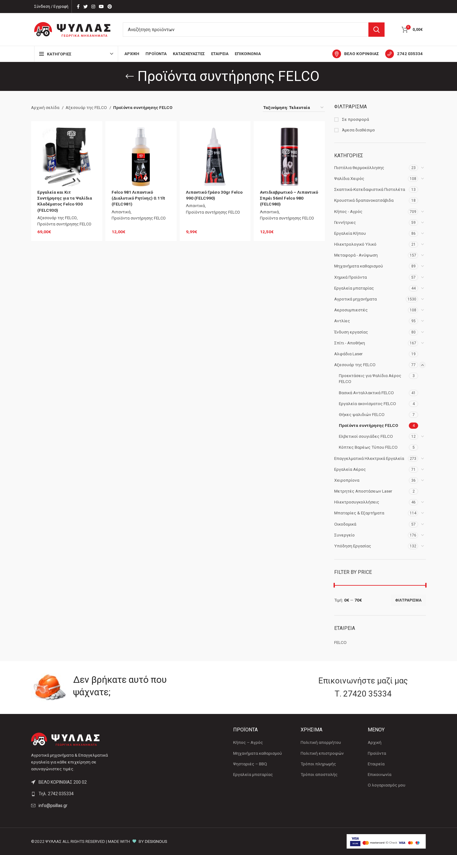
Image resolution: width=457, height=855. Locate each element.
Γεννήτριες (345, 222)
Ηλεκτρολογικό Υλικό (355, 244)
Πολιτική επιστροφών (322, 753)
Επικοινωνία (379, 774)
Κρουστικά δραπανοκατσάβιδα (364, 200)
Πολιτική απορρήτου (321, 742)
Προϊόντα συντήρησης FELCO (368, 425)
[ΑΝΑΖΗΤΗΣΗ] (376, 29)
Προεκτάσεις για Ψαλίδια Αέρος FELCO (370, 378)
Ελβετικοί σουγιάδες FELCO (366, 436)
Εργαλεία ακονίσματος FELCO (367, 403)
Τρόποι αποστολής (319, 774)
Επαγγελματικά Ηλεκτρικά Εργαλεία (369, 458)
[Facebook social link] (78, 6)
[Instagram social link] (93, 6)
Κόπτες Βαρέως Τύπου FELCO (368, 447)
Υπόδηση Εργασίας (352, 545)
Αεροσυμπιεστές (351, 309)
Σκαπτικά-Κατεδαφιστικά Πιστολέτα (369, 189)
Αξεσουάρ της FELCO (355, 364)
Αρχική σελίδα (45, 107)
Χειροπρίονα (346, 480)
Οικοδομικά (345, 524)
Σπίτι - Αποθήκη (349, 342)
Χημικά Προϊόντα (350, 277)
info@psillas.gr (53, 805)
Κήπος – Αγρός (248, 742)
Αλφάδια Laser (348, 353)
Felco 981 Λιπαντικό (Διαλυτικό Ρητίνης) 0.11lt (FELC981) (138, 198)
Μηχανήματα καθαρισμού (358, 265)
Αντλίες (342, 320)
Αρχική (374, 742)
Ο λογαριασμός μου (386, 784)
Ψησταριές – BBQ (250, 763)
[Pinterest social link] (110, 6)
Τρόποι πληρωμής (318, 763)
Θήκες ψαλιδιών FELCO (362, 414)
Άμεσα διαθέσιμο (358, 129)
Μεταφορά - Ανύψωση (356, 255)
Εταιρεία (376, 763)
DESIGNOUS (156, 841)
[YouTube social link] (101, 6)
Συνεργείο (344, 534)
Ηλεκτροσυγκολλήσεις (356, 501)
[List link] (77, 793)
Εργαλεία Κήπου (350, 233)
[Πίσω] (129, 76)
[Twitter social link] (85, 6)
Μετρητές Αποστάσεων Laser (363, 491)
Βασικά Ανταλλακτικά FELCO (366, 392)
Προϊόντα (377, 753)
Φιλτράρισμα (408, 600)
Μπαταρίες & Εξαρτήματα (359, 512)
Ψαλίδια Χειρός (349, 178)
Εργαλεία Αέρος (350, 469)
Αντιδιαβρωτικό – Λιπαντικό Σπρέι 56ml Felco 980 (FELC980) (289, 198)
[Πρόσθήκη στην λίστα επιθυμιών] (91, 137)
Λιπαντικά (121, 212)
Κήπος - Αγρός (348, 211)
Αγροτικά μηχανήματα (355, 298)
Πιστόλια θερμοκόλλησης (359, 167)
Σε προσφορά (355, 119)
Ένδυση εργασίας (351, 331)
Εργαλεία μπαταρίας (354, 288)
